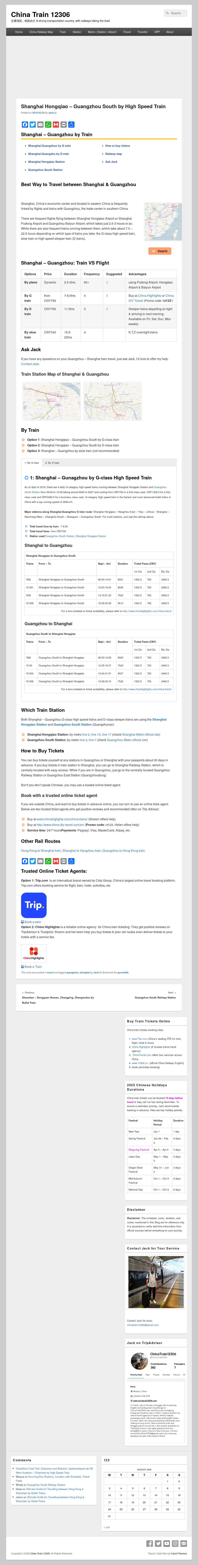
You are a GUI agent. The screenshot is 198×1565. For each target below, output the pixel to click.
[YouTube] (166, 1543)
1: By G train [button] (32, 463)
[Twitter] (158, 1543)
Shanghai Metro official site (140, 734)
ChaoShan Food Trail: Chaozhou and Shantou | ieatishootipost (50, 1468)
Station (77, 32)
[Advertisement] (99, 65)
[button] (31, 922)
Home (19, 32)
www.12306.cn (140, 1063)
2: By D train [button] (52, 463)
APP (157, 32)
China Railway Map (41, 32)
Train (63, 32)
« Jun (107, 1527)
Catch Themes (179, 1553)
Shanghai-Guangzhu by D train (48, 154)
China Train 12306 (40, 14)
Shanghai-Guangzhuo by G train (49, 146)
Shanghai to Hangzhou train (81, 850)
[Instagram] (175, 1543)
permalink (123, 972)
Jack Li (52, 112)
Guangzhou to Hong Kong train (123, 850)
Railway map (113, 154)
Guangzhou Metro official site (127, 740)
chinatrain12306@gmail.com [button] (143, 1325)
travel (50, 972)
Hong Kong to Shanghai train (41, 850)
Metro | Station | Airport (102, 32)
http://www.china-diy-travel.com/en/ (60, 824)
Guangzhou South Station (45, 170)
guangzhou (73, 972)
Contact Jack (30, 364)
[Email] (183, 1543)
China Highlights (149, 295)
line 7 (92, 740)
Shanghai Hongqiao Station (46, 162)
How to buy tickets (117, 146)
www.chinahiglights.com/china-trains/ (62, 819)
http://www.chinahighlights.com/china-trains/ (147, 611)
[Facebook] (149, 1543)
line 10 (96, 734)
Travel (127, 32)
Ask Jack (111, 162)
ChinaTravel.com (142, 1055)
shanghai (85, 972)
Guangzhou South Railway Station (46, 1485)
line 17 (106, 734)
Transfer (142, 32)
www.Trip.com (139, 1039)
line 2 (86, 734)
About (169, 32)
